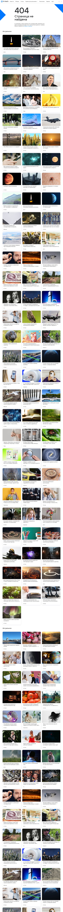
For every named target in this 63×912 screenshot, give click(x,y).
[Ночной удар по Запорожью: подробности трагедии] (31, 477)
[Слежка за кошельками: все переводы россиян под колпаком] (31, 595)
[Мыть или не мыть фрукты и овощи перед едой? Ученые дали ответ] (31, 280)
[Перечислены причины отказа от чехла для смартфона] (51, 379)
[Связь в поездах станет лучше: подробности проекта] (12, 694)
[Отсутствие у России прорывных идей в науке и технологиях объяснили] (12, 418)
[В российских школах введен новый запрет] (31, 497)
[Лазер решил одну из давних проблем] (31, 359)
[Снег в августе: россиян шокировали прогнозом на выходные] (12, 359)
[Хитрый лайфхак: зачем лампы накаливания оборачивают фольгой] (51, 261)
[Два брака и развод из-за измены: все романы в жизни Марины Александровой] (31, 103)
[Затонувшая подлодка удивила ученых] (12, 83)
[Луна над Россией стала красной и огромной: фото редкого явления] (51, 162)
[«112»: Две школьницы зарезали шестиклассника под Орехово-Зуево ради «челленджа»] (12, 44)
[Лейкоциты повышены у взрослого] (31, 517)
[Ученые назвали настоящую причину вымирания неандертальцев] (31, 221)
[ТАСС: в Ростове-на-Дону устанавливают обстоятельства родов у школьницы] (31, 83)
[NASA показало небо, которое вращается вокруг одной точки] (12, 477)
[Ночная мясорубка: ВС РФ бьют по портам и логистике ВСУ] (51, 339)
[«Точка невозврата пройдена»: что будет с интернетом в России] (31, 300)
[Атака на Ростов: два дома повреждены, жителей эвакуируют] (12, 556)
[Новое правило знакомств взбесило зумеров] (31, 838)
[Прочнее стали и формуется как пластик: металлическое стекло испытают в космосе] (12, 877)
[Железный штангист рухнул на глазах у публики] (31, 694)
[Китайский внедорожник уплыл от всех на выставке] (12, 674)
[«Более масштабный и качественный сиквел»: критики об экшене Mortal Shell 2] (51, 556)
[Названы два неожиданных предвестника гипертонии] (51, 779)
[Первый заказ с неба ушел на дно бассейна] (51, 398)
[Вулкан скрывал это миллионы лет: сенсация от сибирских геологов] (12, 201)
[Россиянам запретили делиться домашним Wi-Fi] (31, 398)
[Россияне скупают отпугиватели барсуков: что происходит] (12, 517)
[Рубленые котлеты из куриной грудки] (51, 635)
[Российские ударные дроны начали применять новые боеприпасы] (12, 398)
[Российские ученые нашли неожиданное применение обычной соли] (12, 818)
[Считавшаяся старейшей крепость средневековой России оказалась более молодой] (51, 280)
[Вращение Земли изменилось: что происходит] (51, 201)
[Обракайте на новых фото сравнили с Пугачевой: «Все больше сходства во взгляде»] (12, 300)
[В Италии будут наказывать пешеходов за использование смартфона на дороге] (51, 595)
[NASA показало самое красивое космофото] (12, 615)
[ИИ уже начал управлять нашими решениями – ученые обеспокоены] (12, 655)
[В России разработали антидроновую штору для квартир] (12, 221)
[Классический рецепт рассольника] (51, 477)
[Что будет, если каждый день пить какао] (51, 64)
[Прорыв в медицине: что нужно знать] (51, 182)
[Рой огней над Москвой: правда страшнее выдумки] (31, 64)
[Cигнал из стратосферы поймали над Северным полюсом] (12, 241)
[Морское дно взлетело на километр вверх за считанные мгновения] (12, 103)
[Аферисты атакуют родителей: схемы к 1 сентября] (31, 536)
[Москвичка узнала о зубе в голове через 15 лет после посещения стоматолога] (51, 674)
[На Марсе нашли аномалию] (12, 182)
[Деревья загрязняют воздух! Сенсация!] (12, 714)
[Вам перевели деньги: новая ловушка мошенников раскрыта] (12, 162)
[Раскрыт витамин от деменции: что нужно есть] (12, 261)
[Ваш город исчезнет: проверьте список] (51, 759)
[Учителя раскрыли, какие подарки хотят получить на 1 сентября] (51, 517)
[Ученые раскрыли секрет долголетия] (12, 759)
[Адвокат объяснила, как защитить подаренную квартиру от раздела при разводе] (12, 438)
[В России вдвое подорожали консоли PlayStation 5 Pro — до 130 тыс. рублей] (51, 300)
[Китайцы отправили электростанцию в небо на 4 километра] (31, 123)
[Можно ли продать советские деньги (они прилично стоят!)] (12, 280)
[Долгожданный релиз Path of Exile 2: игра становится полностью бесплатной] (12, 576)
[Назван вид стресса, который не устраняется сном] (12, 320)
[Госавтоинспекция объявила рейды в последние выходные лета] (51, 694)
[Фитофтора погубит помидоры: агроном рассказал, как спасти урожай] (31, 798)
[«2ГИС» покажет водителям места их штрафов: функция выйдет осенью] (12, 458)
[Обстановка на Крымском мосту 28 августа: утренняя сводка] (12, 64)
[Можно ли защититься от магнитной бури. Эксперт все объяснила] (51, 497)
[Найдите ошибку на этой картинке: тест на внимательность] (31, 458)
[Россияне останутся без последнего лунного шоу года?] (51, 838)
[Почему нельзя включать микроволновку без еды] (12, 798)
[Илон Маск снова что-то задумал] (12, 142)
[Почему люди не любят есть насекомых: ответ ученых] (51, 438)
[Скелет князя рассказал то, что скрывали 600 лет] (51, 44)
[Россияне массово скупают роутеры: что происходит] (31, 182)
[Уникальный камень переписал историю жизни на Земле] (51, 739)
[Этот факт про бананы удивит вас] (51, 103)
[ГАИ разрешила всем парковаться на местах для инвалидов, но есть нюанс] (51, 576)
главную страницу (28, 26)
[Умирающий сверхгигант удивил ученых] (12, 739)
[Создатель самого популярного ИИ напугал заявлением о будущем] (31, 655)
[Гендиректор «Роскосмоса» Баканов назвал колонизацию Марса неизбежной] (31, 576)
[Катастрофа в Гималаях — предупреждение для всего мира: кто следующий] (31, 44)
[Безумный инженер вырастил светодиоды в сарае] (31, 556)
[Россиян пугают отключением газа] (31, 857)
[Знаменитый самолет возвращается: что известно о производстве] (51, 798)
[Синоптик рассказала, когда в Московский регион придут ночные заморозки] (51, 877)
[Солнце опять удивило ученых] (51, 458)
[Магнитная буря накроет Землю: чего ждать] (51, 142)
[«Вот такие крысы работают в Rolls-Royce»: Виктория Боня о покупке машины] (51, 83)
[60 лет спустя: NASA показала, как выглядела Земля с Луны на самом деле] (31, 759)
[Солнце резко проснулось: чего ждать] (31, 162)
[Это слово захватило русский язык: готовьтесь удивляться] (31, 418)
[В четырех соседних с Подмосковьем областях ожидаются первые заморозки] (31, 241)
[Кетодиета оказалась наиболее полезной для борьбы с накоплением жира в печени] (51, 536)
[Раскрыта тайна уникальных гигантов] (12, 339)
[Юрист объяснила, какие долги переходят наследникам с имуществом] (31, 635)
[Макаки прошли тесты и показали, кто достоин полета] (51, 857)
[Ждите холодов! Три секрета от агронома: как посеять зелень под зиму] (12, 595)
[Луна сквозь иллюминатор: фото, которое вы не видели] (31, 714)
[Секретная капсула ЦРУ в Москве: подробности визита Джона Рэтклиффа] (51, 123)
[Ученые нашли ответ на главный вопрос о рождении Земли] (51, 359)
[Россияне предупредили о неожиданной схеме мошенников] (31, 339)
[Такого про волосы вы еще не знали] (51, 818)
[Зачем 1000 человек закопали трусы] (12, 779)
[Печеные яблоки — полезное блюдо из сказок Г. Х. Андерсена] (31, 615)
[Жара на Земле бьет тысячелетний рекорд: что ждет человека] (31, 261)
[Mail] (2, 1)
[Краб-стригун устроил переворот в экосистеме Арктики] (12, 536)
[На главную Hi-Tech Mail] (5, 1)
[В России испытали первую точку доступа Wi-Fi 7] (12, 379)
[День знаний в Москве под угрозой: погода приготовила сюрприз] (12, 838)
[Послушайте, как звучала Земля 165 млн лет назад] (51, 418)
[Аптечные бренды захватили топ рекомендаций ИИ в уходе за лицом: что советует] (51, 655)
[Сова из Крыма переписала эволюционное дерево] (31, 320)
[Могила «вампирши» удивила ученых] (12, 123)
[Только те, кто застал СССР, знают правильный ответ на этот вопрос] (51, 221)
